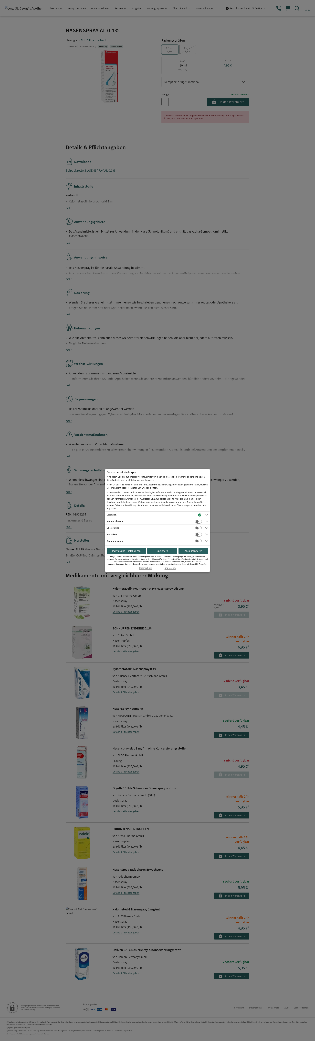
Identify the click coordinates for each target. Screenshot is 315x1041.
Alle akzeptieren (193, 550)
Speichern (162, 550)
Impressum (170, 568)
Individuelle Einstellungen (126, 550)
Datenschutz (145, 568)
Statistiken (112, 534)
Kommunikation (115, 540)
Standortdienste (115, 521)
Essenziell (111, 514)
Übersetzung (113, 527)
